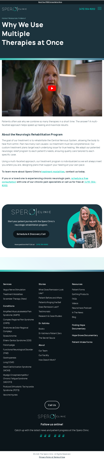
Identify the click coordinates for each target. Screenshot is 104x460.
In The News (77, 312)
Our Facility (44, 355)
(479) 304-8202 (87, 8)
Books (41, 328)
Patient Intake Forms (82, 342)
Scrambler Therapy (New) (15, 298)
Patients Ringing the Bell (50, 302)
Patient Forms (78, 289)
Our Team (43, 350)
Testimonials (44, 311)
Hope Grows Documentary (85, 335)
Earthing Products (80, 294)
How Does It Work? (47, 359)
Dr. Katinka (44, 323)
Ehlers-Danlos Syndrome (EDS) (17, 340)
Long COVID (8, 362)
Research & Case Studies (50, 316)
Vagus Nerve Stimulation (14, 289)
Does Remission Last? (49, 306)
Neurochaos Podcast (82, 307)
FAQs (74, 298)
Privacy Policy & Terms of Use (52, 457)
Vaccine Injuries (10, 394)
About (42, 345)
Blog (74, 317)
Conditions (8, 306)
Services (7, 284)
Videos (22, 18)
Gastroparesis (9, 357)
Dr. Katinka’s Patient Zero (50, 333)
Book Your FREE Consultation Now (50, 2)
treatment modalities (52, 171)
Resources (13, 18)
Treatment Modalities (13, 294)
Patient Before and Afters (50, 297)
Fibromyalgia (9, 345)
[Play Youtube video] (52, 88)
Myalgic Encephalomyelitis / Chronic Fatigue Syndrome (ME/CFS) (16, 378)
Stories (42, 284)
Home (4, 18)
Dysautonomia (9, 335)
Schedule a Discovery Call (31, 234)
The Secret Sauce (47, 337)
